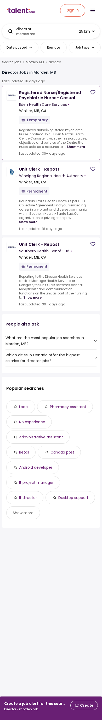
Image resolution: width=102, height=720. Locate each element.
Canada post (62, 452)
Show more (76, 146)
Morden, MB (35, 62)
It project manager (36, 482)
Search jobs (11, 62)
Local (24, 406)
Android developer (35, 467)
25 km (84, 31)
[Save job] (92, 92)
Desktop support (73, 497)
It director (28, 497)
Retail (24, 452)
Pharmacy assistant (68, 406)
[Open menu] (92, 10)
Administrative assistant (41, 437)
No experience (32, 422)
